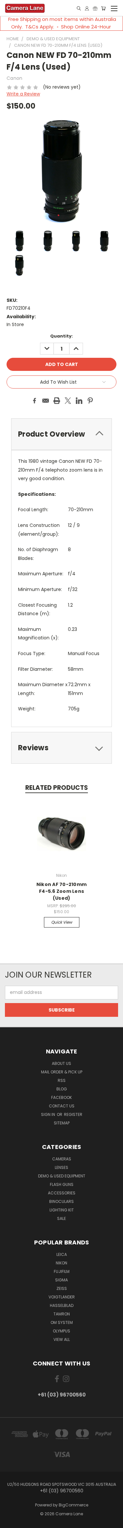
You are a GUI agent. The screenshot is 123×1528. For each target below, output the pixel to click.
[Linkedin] (79, 400)
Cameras (61, 1159)
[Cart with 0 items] (103, 8)
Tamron (61, 1314)
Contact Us (61, 1106)
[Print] (56, 400)
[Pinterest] (90, 400)
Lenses (61, 1167)
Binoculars (61, 1201)
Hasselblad (61, 1305)
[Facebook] (34, 400)
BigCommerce (73, 1505)
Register (73, 1114)
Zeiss (61, 1288)
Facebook (61, 1097)
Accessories (61, 1193)
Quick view (61, 922)
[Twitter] (68, 400)
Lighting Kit (62, 1210)
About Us (61, 1063)
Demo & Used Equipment (61, 1176)
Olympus (61, 1331)
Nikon (61, 1263)
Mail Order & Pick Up (61, 1072)
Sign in (48, 1114)
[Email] (45, 400)
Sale (61, 1218)
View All (61, 1339)
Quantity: (61, 336)
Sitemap (62, 1123)
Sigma (61, 1280)
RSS (62, 1080)
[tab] (61, 748)
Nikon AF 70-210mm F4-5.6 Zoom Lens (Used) (61, 891)
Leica (61, 1254)
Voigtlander (62, 1297)
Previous (10, 1521)
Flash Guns (61, 1184)
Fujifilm (62, 1271)
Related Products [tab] (56, 787)
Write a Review (23, 94)
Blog (61, 1089)
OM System (62, 1322)
